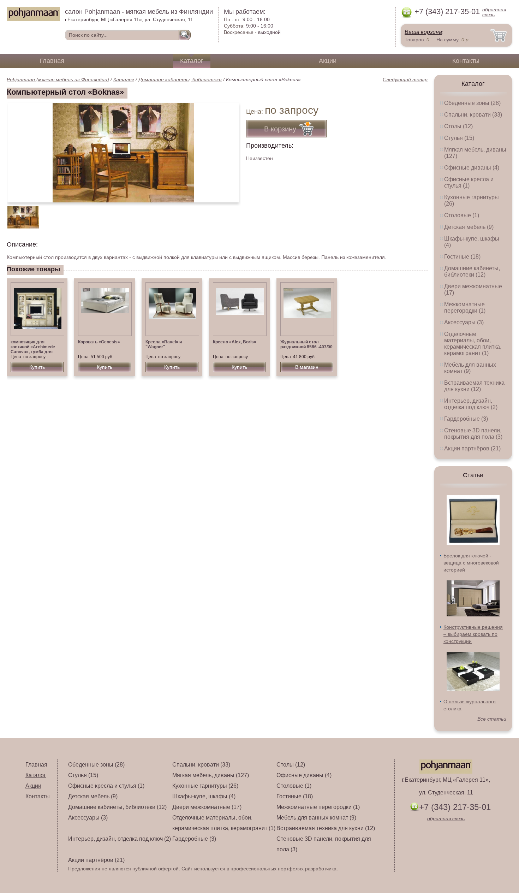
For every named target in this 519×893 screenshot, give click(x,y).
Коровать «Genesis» (99, 341)
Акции (327, 60)
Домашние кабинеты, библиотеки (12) (472, 271)
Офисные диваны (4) (471, 168)
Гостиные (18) (462, 257)
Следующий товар (405, 79)
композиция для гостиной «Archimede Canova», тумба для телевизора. (33, 349)
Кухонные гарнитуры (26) (205, 786)
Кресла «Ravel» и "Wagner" (163, 344)
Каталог (191, 60)
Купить (37, 367)
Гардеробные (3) (466, 419)
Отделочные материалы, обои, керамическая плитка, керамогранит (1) (472, 343)
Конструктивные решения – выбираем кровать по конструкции (473, 634)
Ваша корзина (423, 32)
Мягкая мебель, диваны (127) (210, 775)
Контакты (465, 60)
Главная (52, 60)
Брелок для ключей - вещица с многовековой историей (471, 563)
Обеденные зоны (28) (472, 103)
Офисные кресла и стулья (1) (469, 182)
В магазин (306, 367)
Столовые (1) (461, 215)
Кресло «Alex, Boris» (234, 341)
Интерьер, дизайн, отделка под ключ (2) (470, 404)
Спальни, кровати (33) (473, 115)
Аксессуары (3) (464, 322)
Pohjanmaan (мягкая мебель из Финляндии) (58, 79)
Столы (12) (458, 126)
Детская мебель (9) (469, 227)
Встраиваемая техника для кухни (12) (474, 386)
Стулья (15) (459, 138)
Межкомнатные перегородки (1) (464, 307)
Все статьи (491, 719)
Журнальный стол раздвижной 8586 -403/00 (306, 344)
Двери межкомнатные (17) (206, 807)
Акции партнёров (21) (472, 448)
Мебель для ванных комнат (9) (470, 368)
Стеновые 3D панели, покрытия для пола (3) (473, 433)
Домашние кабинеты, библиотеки (180, 79)
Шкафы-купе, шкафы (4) (203, 796)
